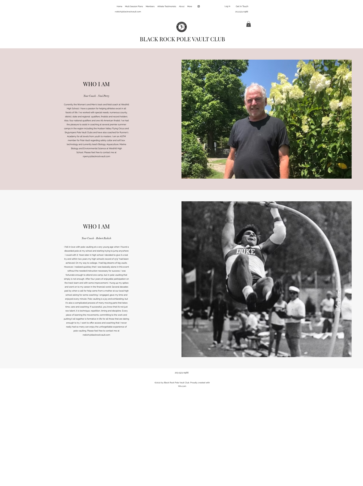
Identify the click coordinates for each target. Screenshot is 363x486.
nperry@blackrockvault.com (96, 156)
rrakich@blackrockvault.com (128, 11)
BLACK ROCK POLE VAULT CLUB (182, 39)
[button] (248, 24)
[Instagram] (198, 6)
